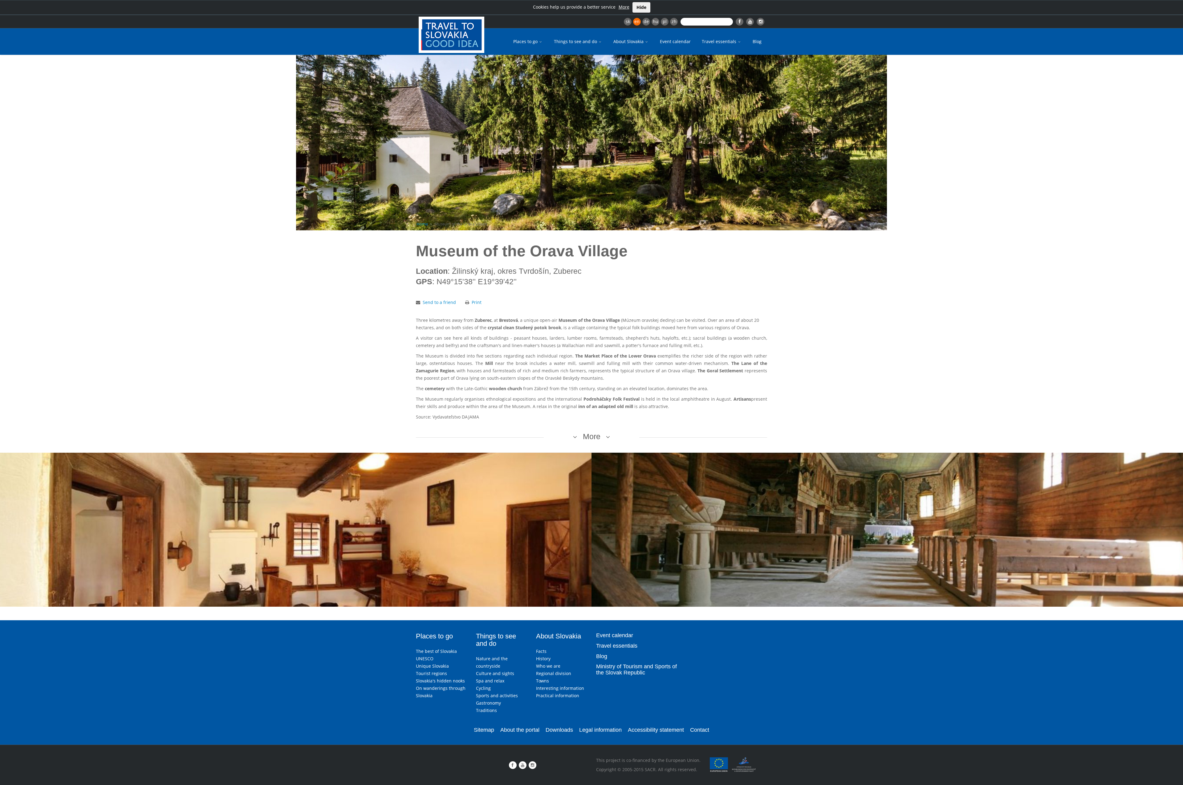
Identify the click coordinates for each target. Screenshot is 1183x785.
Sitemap (484, 730)
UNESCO (424, 659)
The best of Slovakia (436, 651)
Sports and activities (497, 695)
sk (628, 21)
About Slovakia (629, 41)
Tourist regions (431, 673)
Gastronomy (488, 703)
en (637, 21)
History (543, 659)
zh (674, 21)
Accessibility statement (656, 730)
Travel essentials (720, 41)
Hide (641, 7)
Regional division (553, 673)
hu (655, 21)
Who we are (548, 666)
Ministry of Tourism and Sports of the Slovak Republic (636, 669)
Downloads (559, 730)
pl (665, 21)
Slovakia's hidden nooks (440, 681)
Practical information (557, 695)
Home (422, 224)
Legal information (600, 730)
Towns (542, 681)
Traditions (486, 710)
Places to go (526, 41)
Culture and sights (495, 673)
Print (477, 302)
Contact (699, 730)
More (624, 7)
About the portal (519, 730)
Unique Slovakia (432, 666)
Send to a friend (439, 302)
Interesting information (560, 688)
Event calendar (675, 41)
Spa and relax (490, 681)
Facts (541, 651)
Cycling (483, 688)
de (646, 21)
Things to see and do (576, 41)
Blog (757, 41)
